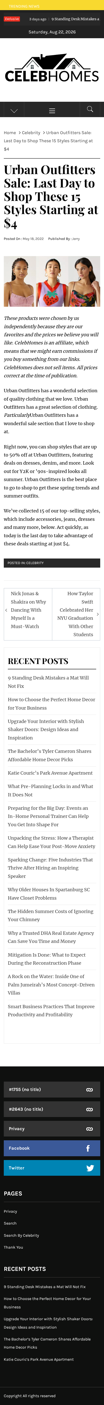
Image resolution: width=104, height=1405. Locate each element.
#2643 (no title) (26, 1109)
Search (10, 1223)
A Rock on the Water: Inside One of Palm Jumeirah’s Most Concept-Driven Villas (51, 985)
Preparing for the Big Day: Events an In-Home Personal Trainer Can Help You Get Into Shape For (48, 816)
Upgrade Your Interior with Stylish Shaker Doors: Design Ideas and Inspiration (46, 729)
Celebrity (35, 563)
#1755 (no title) (25, 1089)
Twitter (16, 1168)
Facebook (19, 1148)
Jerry (76, 239)
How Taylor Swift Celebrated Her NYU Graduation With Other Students (75, 614)
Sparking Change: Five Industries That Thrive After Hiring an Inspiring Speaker (50, 868)
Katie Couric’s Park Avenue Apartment (50, 773)
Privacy (16, 1128)
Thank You (13, 1247)
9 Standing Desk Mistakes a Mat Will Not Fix (45, 1286)
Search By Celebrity (21, 1235)
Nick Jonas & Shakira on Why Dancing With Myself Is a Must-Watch (28, 610)
